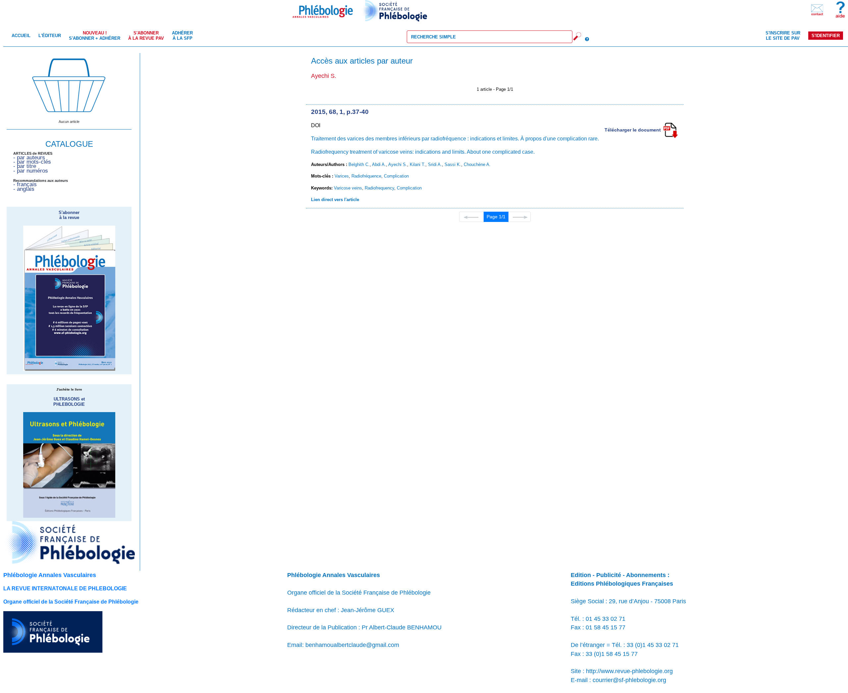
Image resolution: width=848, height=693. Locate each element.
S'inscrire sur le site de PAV (783, 35)
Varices (342, 176)
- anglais (23, 189)
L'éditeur (49, 35)
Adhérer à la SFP (182, 35)
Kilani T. (417, 164)
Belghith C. (359, 164)
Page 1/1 (496, 216)
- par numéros (30, 171)
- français (25, 184)
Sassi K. (453, 164)
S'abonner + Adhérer (94, 35)
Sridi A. (435, 164)
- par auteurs (29, 157)
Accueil (21, 35)
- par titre (24, 166)
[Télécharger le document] (670, 130)
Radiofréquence (366, 176)
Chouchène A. (477, 164)
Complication (396, 176)
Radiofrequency (379, 188)
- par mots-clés (32, 162)
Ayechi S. (397, 164)
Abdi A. (379, 164)
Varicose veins (348, 188)
